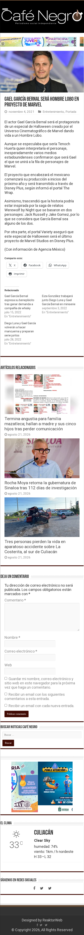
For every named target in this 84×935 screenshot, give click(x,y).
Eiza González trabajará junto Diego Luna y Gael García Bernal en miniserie (58, 300)
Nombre (12, 637)
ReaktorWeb (52, 920)
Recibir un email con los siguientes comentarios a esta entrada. (34, 696)
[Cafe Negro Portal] (42, 16)
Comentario (15, 600)
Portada (70, 112)
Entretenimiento (53, 112)
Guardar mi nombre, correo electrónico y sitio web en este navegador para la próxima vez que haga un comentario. (39, 683)
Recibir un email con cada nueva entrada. (41, 706)
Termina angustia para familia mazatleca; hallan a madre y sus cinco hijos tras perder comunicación (40, 423)
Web (8, 665)
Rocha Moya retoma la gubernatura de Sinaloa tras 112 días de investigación (40, 485)
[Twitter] (41, 888)
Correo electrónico (20, 651)
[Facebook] (34, 888)
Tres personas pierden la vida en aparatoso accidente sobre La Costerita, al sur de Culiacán (34, 546)
